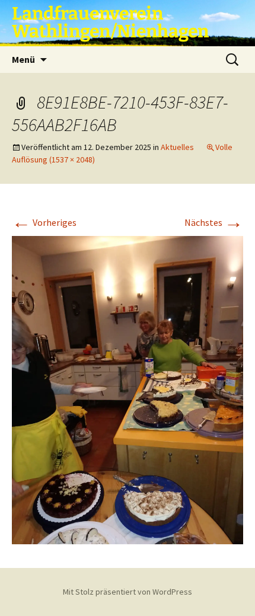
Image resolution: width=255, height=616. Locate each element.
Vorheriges (44, 222)
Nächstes (213, 222)
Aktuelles (177, 147)
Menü (23, 59)
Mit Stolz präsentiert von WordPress (127, 591)
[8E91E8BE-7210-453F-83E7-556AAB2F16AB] (127, 389)
